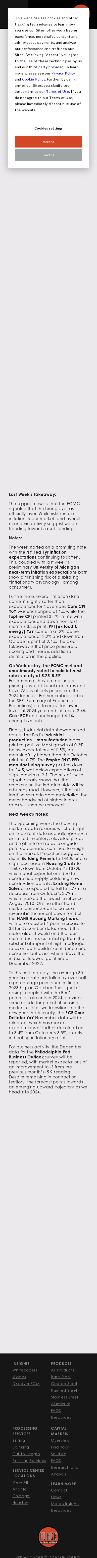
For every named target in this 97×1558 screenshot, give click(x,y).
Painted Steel (64, 1390)
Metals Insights (65, 1503)
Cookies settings (48, 128)
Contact (59, 1490)
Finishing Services (29, 1460)
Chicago (21, 1495)
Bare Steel (61, 1376)
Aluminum (60, 1403)
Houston (20, 1502)
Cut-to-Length (26, 1453)
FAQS (56, 1410)
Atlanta (19, 1489)
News (56, 1496)
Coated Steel (64, 1383)
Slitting (18, 1440)
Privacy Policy (63, 73)
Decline (48, 155)
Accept (48, 142)
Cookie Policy (33, 79)
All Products (62, 1370)
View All (20, 1482)
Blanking (20, 1447)
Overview (60, 1440)
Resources (61, 1417)
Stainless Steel (64, 1397)
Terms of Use (57, 91)
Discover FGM (26, 1383)
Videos (19, 1376)
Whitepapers (24, 1370)
